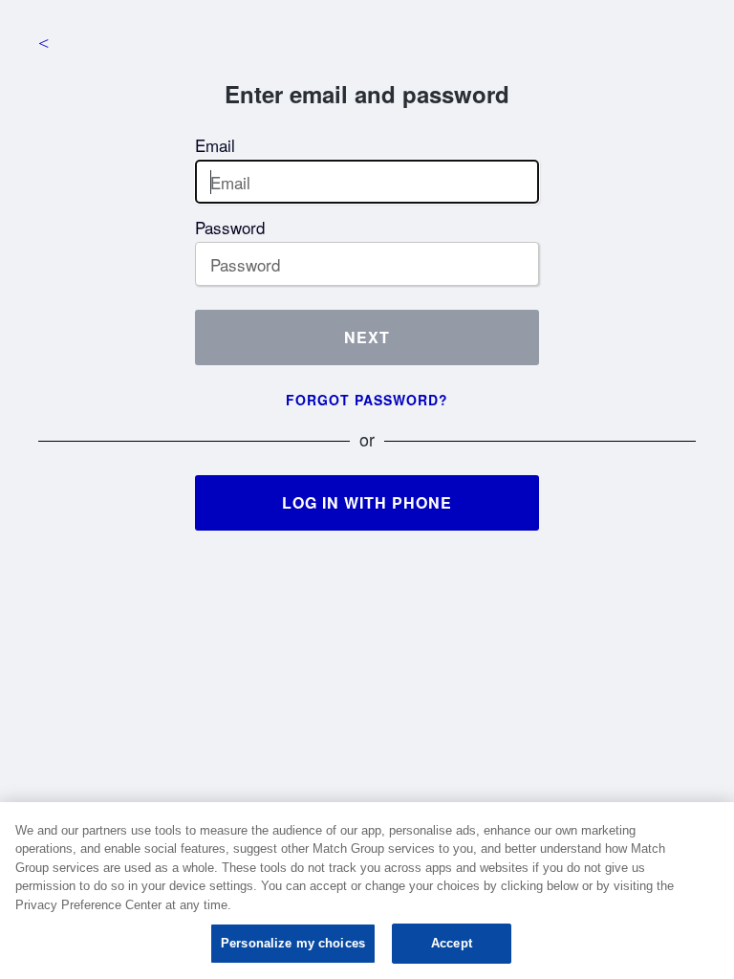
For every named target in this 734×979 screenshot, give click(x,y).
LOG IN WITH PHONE (367, 502)
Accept (451, 943)
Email (215, 145)
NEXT (367, 337)
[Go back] (43, 43)
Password (230, 227)
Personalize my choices (293, 943)
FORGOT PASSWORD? (367, 399)
